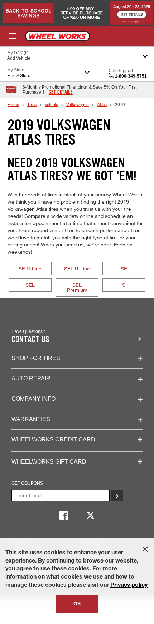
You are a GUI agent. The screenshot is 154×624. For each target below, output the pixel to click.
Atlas (102, 104)
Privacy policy (129, 586)
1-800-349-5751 (131, 76)
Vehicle (51, 104)
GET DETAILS (61, 92)
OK (77, 604)
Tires (32, 104)
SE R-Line (30, 268)
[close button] (145, 549)
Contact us (30, 339)
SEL (30, 285)
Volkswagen (77, 104)
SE (124, 268)
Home (13, 104)
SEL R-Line (77, 268)
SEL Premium (77, 287)
